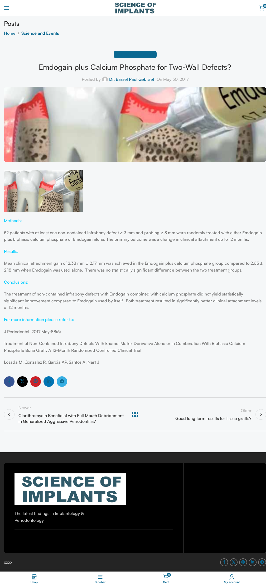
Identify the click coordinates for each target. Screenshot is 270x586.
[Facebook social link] (9, 381)
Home (10, 33)
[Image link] (70, 488)
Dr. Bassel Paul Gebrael (131, 79)
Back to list (135, 414)
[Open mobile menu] (6, 8)
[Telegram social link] (62, 381)
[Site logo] (135, 7)
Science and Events (40, 33)
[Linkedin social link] (49, 381)
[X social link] (22, 381)
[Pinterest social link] (35, 381)
